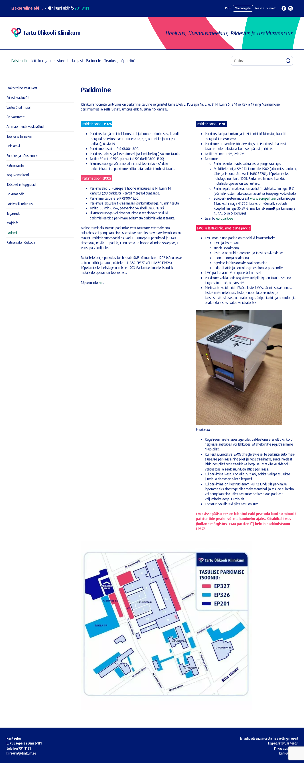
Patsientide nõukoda (20, 242)
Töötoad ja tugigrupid (21, 184)
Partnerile (93, 60)
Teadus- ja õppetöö (119, 60)
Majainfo (12, 223)
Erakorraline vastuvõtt (21, 88)
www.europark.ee (263, 198)
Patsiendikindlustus (19, 203)
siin (101, 282)
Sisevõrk (271, 8)
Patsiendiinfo (15, 165)
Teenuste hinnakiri (19, 136)
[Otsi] (288, 60)
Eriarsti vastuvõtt (17, 97)
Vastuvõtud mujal (18, 107)
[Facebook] (284, 8)
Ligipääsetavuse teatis (283, 743)
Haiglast (77, 60)
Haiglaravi (13, 145)
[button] (228, 8)
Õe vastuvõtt (15, 117)
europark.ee (224, 218)
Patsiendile (19, 60)
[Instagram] (290, 8)
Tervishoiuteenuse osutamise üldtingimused (268, 738)
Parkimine (13, 232)
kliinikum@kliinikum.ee (21, 753)
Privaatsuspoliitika (286, 748)
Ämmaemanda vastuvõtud (25, 126)
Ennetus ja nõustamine (22, 155)
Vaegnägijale (243, 8)
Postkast (259, 8)
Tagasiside (13, 213)
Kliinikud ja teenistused (49, 60)
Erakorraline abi (25, 8)
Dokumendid (15, 194)
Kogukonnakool (17, 174)
